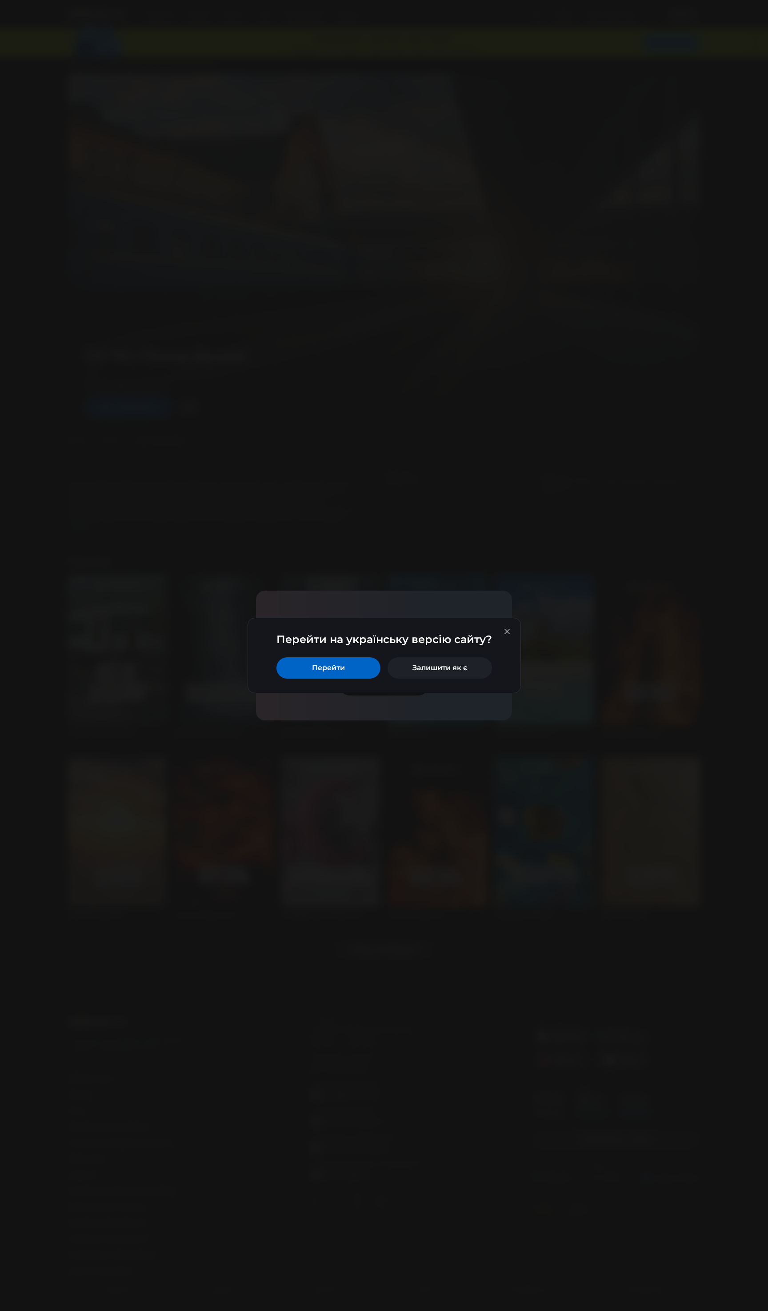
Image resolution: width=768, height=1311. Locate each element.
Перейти (328, 667)
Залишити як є (439, 667)
